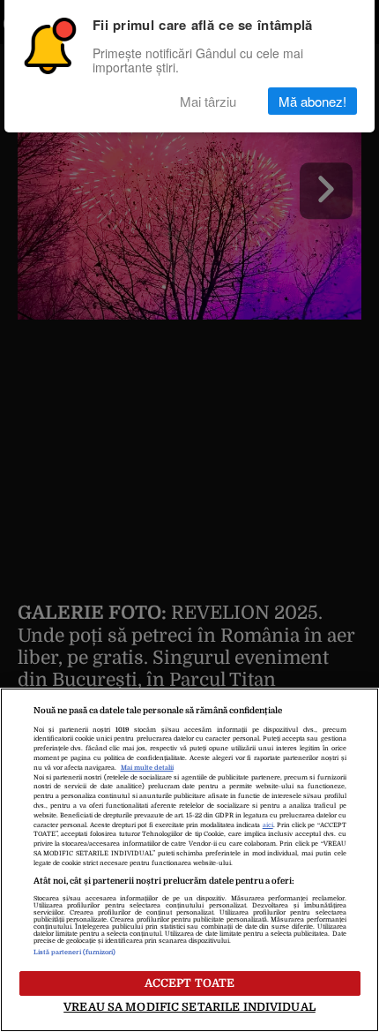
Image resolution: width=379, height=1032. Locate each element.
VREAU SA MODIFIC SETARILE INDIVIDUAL (189, 1006)
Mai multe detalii (147, 768)
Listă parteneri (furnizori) (74, 952)
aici (268, 825)
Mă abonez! (312, 101)
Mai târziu (208, 101)
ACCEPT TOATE (190, 983)
